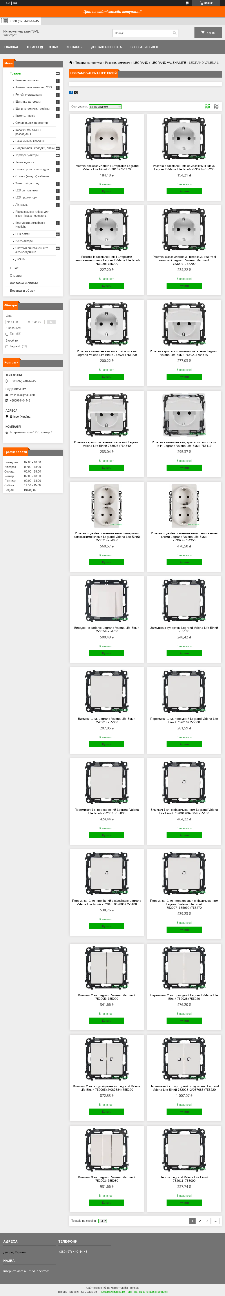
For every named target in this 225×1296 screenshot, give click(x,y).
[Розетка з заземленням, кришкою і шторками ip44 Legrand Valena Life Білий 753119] (184, 415)
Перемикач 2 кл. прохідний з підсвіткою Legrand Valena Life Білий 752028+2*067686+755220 (184, 1087)
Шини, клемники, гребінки (32, 108)
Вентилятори (24, 241)
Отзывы (16, 275)
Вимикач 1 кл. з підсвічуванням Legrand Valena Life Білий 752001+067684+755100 (184, 811)
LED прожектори (26, 197)
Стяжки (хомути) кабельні (32, 176)
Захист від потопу (27, 183)
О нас (53, 47)
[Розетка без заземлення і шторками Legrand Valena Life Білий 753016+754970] (107, 138)
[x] (76, 93)
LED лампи (22, 234)
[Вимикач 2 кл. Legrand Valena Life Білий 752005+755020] (107, 968)
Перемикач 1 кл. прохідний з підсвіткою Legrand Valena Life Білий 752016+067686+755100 (106, 902)
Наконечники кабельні (30, 141)
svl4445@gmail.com (23, 394)
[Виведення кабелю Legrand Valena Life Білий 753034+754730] (107, 600)
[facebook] (71, 93)
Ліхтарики (21, 204)
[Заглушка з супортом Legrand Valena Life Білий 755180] (184, 600)
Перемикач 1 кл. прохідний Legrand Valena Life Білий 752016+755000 (184, 720)
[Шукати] (174, 33)
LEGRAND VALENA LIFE (168, 62)
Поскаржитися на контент (116, 1291)
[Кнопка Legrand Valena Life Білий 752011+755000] (184, 1150)
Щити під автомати (27, 101)
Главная (11, 47)
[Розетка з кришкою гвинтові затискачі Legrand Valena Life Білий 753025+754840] (107, 415)
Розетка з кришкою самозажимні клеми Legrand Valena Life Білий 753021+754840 (184, 352)
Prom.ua (134, 1287)
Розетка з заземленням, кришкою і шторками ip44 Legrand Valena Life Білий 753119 (184, 443)
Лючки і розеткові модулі (32, 169)
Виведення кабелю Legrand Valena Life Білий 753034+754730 (106, 629)
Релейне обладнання (29, 94)
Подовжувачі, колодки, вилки (34, 148)
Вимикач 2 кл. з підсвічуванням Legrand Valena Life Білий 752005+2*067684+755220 (106, 1087)
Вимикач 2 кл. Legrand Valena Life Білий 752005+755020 (106, 996)
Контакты (74, 47)
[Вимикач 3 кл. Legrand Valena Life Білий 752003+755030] (107, 1150)
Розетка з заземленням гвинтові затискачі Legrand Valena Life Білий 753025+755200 (106, 352)
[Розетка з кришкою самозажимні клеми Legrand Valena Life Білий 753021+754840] (184, 324)
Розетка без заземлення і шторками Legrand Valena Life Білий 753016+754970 (107, 167)
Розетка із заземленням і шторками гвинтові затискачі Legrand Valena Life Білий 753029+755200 (184, 260)
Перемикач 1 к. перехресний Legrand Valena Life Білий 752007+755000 (106, 811)
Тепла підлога (24, 162)
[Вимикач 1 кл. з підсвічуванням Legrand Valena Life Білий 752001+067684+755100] (184, 782)
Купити (106, 191)
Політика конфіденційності (151, 1291)
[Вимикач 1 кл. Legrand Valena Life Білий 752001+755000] (107, 691)
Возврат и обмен (144, 47)
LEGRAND (140, 62)
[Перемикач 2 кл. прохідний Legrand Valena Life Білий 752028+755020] (184, 968)
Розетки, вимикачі (117, 62)
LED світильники (26, 190)
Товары (33, 47)
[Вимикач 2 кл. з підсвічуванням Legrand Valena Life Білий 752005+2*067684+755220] (107, 1059)
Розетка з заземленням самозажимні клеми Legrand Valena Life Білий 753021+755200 (184, 167)
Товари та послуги (88, 62)
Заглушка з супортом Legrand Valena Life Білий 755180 (184, 629)
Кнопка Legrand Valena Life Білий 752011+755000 (184, 1178)
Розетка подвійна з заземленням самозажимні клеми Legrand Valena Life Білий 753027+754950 (184, 536)
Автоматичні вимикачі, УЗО (33, 87)
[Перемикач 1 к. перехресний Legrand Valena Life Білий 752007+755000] (107, 782)
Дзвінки (20, 259)
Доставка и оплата (106, 47)
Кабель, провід (25, 115)
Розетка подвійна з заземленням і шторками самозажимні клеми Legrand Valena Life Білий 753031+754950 (107, 536)
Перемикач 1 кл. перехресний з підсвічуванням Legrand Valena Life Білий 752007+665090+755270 (184, 904)
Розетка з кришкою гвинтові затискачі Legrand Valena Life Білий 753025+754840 (107, 443)
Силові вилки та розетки (31, 122)
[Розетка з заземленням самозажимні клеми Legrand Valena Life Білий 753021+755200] (184, 138)
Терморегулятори (26, 155)
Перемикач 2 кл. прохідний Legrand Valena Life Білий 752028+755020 (184, 996)
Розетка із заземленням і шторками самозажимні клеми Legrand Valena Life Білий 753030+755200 (107, 260)
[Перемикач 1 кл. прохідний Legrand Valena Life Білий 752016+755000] (184, 691)
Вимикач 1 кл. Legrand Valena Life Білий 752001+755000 (106, 720)
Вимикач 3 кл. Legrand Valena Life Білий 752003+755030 (106, 1178)
